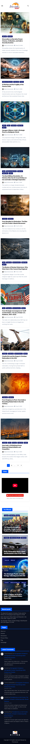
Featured (16, 82)
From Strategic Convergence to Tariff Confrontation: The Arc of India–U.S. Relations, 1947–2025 (14, 312)
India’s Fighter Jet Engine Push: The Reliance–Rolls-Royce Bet (13, 596)
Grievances (4, 635)
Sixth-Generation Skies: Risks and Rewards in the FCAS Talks (15, 552)
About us (3, 631)
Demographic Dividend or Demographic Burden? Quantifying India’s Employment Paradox (16, 655)
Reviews (10, 36)
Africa (4, 125)
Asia (9, 125)
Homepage (3, 642)
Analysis (5, 218)
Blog (2, 640)
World (21, 82)
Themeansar (15, 742)
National (11, 218)
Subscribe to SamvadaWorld (15, 495)
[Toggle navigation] (2, 5)
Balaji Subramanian (9, 45)
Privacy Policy (4, 638)
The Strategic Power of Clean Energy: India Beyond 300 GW (14, 575)
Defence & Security (7, 82)
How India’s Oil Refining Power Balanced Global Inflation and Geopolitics (12, 447)
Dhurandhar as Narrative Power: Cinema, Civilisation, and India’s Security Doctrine (12, 41)
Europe (14, 442)
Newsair (23, 740)
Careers (3, 633)
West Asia (20, 125)
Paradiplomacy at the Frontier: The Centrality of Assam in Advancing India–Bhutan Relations (16, 699)
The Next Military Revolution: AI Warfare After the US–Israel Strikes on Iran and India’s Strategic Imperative (14, 178)
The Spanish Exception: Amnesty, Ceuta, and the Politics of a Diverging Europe (14, 529)
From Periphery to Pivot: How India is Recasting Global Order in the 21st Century (14, 401)
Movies (4, 36)
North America (16, 262)
